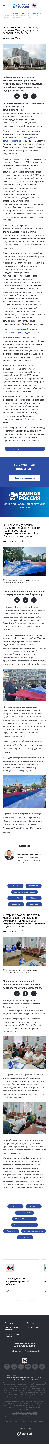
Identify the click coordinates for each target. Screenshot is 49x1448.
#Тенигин (16, 904)
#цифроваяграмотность (24, 1225)
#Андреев (34, 904)
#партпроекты (24, 1213)
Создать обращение (24, 478)
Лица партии (32, 1323)
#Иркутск (33, 1206)
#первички (11, 1231)
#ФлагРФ (15, 898)
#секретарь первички (33, 1231)
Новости (35, 13)
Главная (6, 13)
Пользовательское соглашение (24, 1412)
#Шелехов (33, 886)
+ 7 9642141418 (24, 1346)
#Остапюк (25, 1237)
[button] (13, 1300)
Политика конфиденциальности (24, 1415)
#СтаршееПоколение (24, 1219)
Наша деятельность (21, 13)
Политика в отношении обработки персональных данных (25, 1418)
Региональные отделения (11, 1328)
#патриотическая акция (24, 892)
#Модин (33, 898)
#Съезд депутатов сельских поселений (25, 449)
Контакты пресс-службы (12, 1335)
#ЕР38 (15, 886)
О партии (9, 1323)
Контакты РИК (33, 1327)
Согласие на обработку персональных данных (24, 1421)
